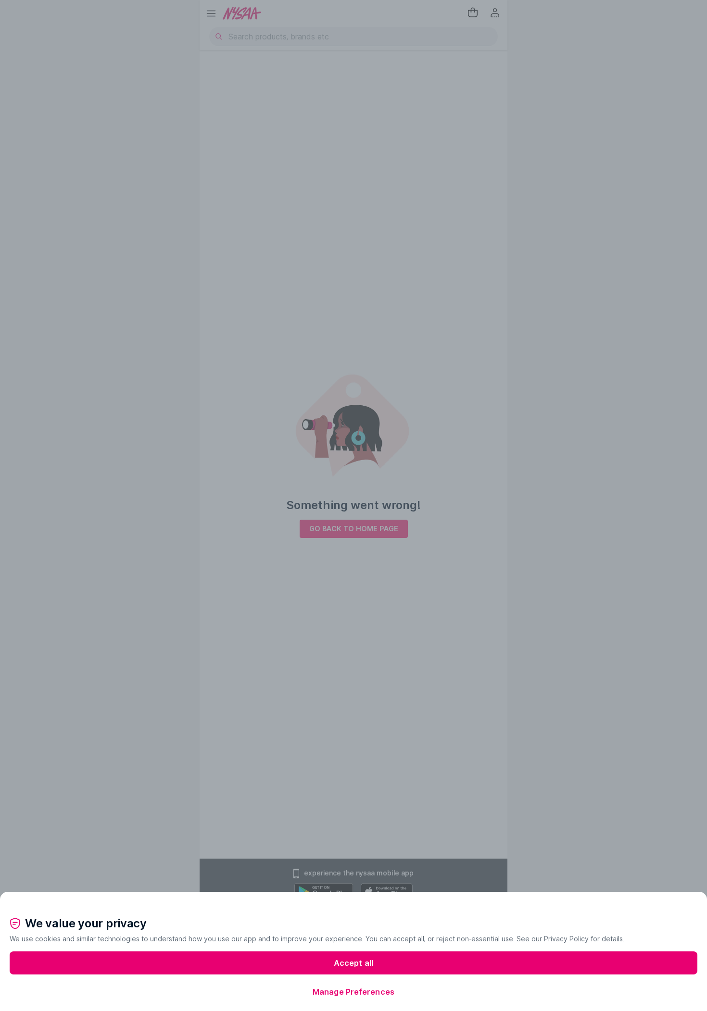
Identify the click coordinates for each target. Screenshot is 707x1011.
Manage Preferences (353, 992)
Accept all (353, 963)
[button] (353, 899)
